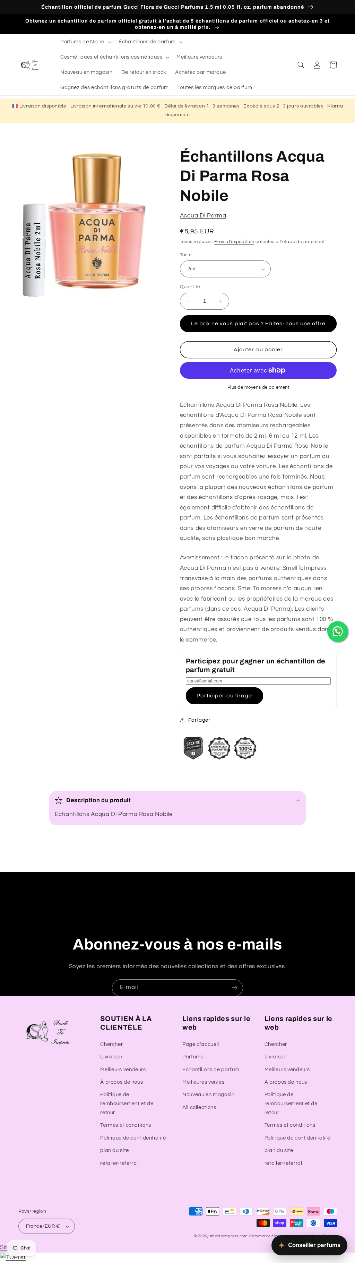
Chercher (111, 1044)
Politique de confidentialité (133, 1138)
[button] (85, 42)
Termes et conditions (125, 1125)
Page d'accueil (200, 1044)
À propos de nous (121, 1082)
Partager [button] (199, 720)
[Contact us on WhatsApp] (337, 631)
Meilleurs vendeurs (123, 1069)
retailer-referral (119, 1163)
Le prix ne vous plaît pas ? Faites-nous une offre (258, 323)
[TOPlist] (13, 1257)
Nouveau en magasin (208, 1094)
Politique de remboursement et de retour (126, 1103)
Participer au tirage (224, 695)
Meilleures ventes (203, 1082)
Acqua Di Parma (203, 216)
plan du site (114, 1150)
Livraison (111, 1056)
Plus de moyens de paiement (258, 387)
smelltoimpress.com (228, 1236)
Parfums (192, 1056)
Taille (186, 254)
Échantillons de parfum (211, 1069)
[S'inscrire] (235, 987)
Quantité (190, 286)
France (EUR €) (43, 1226)
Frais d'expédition (234, 242)
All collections (199, 1107)
